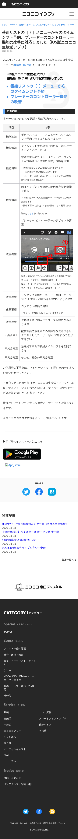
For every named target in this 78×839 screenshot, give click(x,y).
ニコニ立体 (10, 761)
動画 (6, 712)
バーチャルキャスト (15, 749)
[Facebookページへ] (39, 811)
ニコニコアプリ (12, 731)
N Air (6, 755)
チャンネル (10, 737)
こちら (30, 213)
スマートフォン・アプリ (52, 719)
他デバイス (45, 725)
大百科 (7, 743)
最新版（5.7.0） (23, 65)
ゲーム (7, 670)
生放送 (7, 725)
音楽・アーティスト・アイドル (20, 663)
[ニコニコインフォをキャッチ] (52, 811)
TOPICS (13, 25)
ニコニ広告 (45, 712)
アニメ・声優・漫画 (15, 649)
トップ (5, 25)
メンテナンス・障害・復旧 (18, 784)
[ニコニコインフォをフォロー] (26, 811)
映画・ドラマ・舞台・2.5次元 (19, 688)
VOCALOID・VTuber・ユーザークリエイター (19, 678)
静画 (6, 719)
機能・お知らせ (12, 778)
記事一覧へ (68, 560)
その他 (7, 695)
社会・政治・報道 (13, 655)
